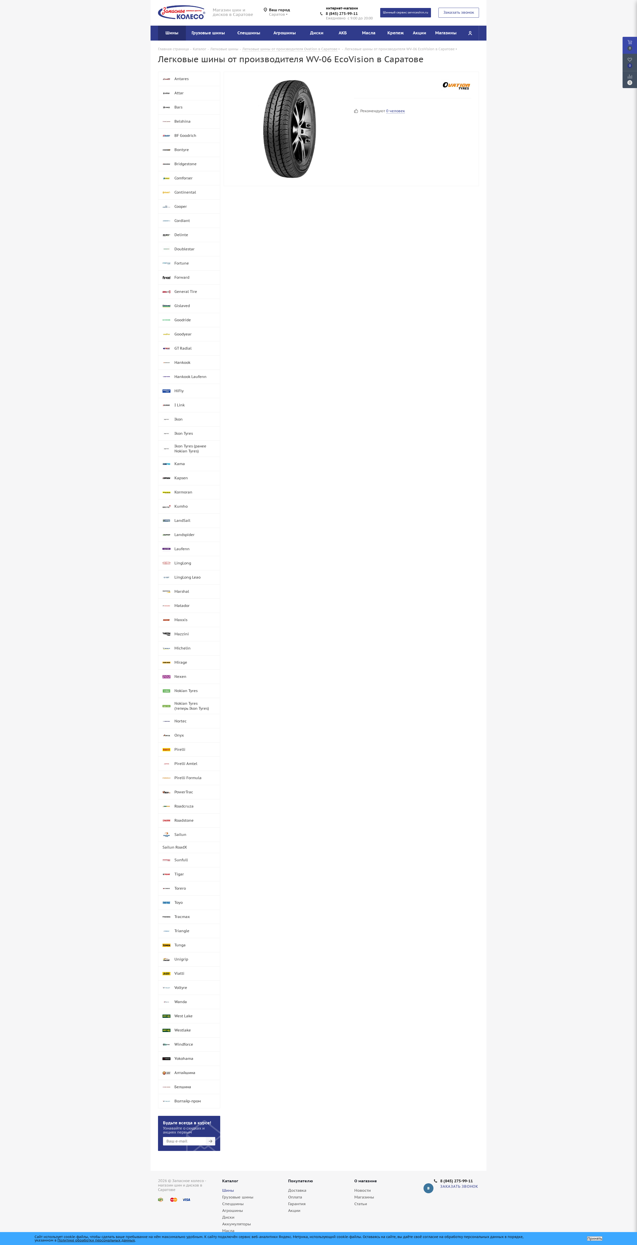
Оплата (295, 1196)
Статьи (360, 1203)
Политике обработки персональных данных (96, 1240)
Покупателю (300, 1180)
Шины (228, 1190)
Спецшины (233, 1203)
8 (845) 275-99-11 (342, 13)
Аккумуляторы (236, 1223)
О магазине (365, 1180)
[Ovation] (456, 85)
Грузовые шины (237, 1196)
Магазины (364, 1196)
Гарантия (297, 1203)
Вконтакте (428, 1188)
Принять (594, 1238)
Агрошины (232, 1210)
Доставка (297, 1190)
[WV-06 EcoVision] (287, 129)
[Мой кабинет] (470, 33)
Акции (294, 1210)
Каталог (230, 1180)
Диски (228, 1217)
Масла (228, 1230)
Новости (362, 1190)
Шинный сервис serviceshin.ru (405, 12)
